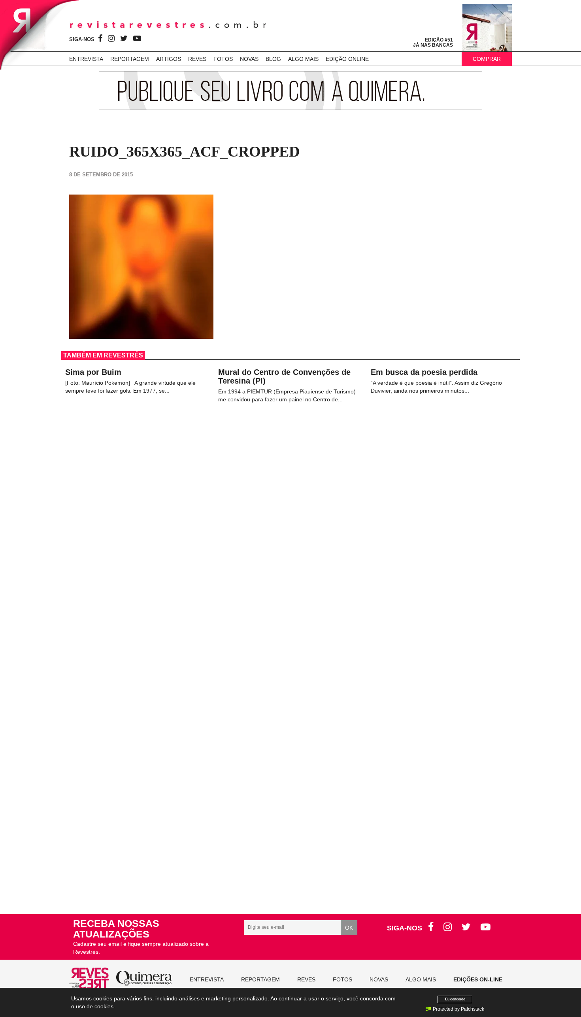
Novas (249, 59)
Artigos (168, 59)
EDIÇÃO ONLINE (347, 59)
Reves (197, 59)
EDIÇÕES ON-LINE (477, 979)
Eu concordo (455, 999)
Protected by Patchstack (458, 1009)
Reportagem (129, 59)
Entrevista (86, 59)
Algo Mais (303, 59)
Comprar (487, 59)
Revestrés (168, 25)
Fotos (223, 59)
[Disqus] (290, 565)
